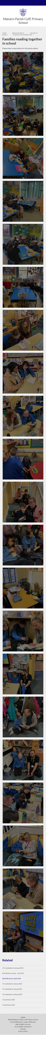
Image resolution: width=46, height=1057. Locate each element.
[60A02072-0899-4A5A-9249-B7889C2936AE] (23, 545)
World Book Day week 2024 (22, 34)
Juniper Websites (30, 1022)
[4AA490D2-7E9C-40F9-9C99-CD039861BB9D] (23, 244)
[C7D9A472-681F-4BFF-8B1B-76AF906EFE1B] (23, 846)
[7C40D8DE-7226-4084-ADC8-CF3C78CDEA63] (23, 931)
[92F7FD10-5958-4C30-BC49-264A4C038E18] (23, 416)
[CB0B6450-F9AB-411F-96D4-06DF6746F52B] (23, 717)
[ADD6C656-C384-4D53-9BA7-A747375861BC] (23, 588)
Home (4, 33)
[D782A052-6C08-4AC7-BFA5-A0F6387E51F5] (23, 631)
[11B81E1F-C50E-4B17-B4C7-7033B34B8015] (23, 201)
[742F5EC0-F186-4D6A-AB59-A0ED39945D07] (23, 287)
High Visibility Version (23, 1024)
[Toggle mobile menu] (3, 3)
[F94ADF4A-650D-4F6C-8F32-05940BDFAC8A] (23, 330)
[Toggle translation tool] (38, 3)
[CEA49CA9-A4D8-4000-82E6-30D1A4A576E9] (23, 72)
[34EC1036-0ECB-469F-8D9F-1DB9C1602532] (23, 459)
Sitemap (23, 1029)
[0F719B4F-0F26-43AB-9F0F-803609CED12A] (23, 158)
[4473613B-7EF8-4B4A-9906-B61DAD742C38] (23, 803)
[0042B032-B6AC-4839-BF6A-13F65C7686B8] (23, 373)
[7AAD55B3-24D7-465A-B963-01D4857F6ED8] (23, 115)
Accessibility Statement (23, 1027)
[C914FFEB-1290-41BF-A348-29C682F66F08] (23, 889)
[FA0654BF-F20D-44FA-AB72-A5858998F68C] (23, 760)
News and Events (18, 33)
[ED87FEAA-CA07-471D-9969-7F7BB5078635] (23, 502)
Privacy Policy (23, 1031)
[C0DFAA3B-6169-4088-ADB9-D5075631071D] (23, 674)
